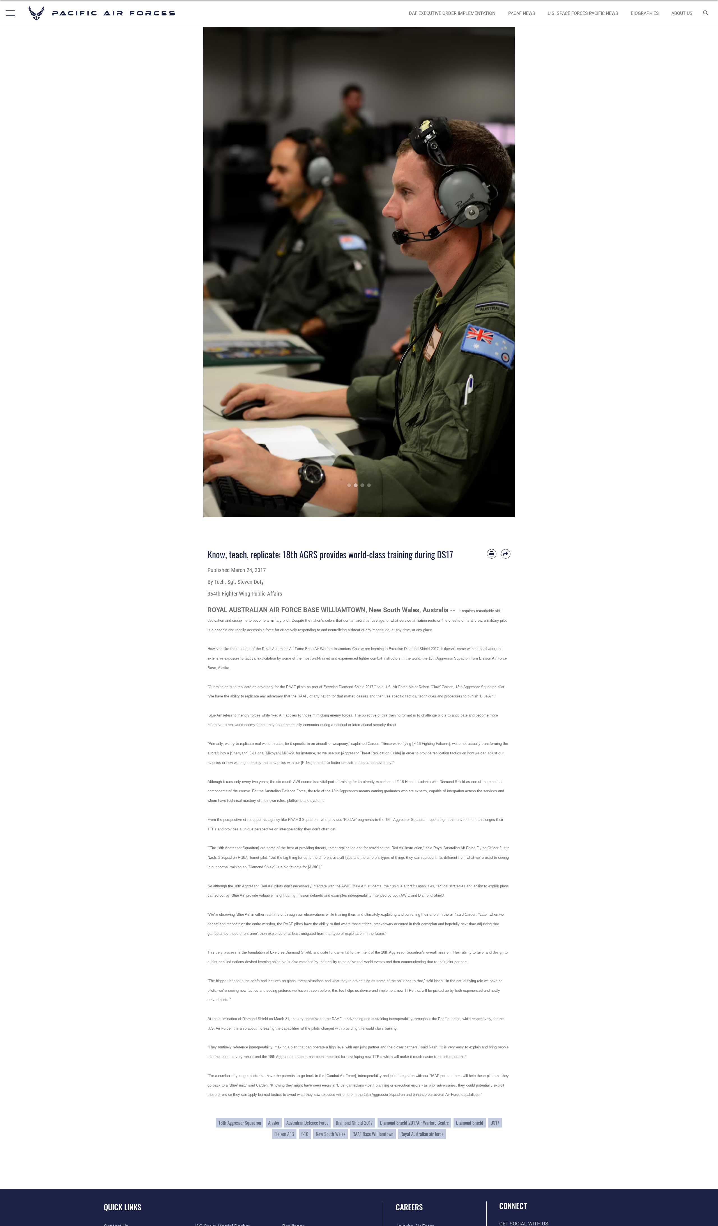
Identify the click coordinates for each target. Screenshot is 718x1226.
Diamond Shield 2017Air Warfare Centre (414, 1122)
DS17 (495, 1122)
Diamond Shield (469, 1122)
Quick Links (122, 1207)
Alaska (273, 1122)
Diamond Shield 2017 (354, 1122)
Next (499, 272)
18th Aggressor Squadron (239, 1122)
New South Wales (330, 1133)
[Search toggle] (706, 13)
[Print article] (491, 554)
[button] (9, 13)
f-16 (305, 1133)
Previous (218, 272)
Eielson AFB (284, 1133)
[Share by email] (505, 554)
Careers (409, 1207)
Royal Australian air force (422, 1133)
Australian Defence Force (307, 1122)
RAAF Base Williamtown (373, 1133)
